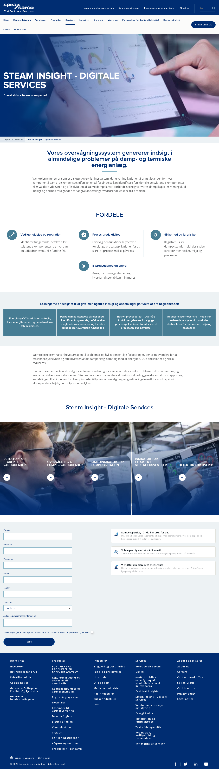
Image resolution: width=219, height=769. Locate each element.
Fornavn (7, 530)
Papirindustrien (104, 693)
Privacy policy (186, 693)
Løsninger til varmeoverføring (63, 709)
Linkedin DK (195, 764)
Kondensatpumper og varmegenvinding (66, 690)
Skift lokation (44, 757)
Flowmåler (59, 702)
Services (19, 139)
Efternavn (7, 545)
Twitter (185, 764)
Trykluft (57, 732)
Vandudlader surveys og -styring (149, 706)
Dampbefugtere (62, 716)
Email (6, 574)
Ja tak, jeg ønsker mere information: (19, 616)
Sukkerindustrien (105, 699)
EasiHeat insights (147, 691)
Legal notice (185, 699)
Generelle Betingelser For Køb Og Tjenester (24, 690)
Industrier (7, 602)
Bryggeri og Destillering (109, 666)
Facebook (175, 764)
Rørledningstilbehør (65, 737)
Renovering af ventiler (150, 743)
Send (29, 642)
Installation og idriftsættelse (145, 720)
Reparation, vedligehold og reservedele (145, 735)
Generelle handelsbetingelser (23, 698)
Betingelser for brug (23, 671)
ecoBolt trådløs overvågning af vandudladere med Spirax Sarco (148, 681)
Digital (140, 671)
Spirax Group (186, 682)
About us (183, 666)
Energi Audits (144, 713)
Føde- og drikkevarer (107, 671)
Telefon (6, 588)
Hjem (7, 139)
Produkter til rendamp (67, 748)
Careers (182, 671)
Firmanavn (8, 559)
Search (213, 8)
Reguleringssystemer (66, 697)
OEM (97, 704)
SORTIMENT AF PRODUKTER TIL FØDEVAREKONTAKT (65, 669)
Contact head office (190, 677)
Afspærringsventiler (65, 743)
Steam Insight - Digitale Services (151, 698)
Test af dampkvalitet (149, 727)
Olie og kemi (102, 682)
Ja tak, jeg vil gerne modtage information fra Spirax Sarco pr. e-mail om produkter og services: (46, 632)
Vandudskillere (62, 727)
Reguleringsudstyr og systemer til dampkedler (66, 680)
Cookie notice (19, 682)
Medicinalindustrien (107, 688)
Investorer (17, 666)
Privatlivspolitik (20, 677)
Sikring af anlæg (62, 721)
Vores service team (148, 666)
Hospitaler (101, 677)
